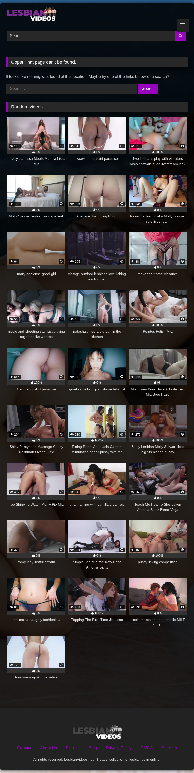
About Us (48, 748)
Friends (73, 748)
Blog (93, 748)
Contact (24, 748)
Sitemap (169, 748)
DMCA (147, 748)
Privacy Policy (119, 748)
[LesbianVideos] (97, 15)
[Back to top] (178, 758)
